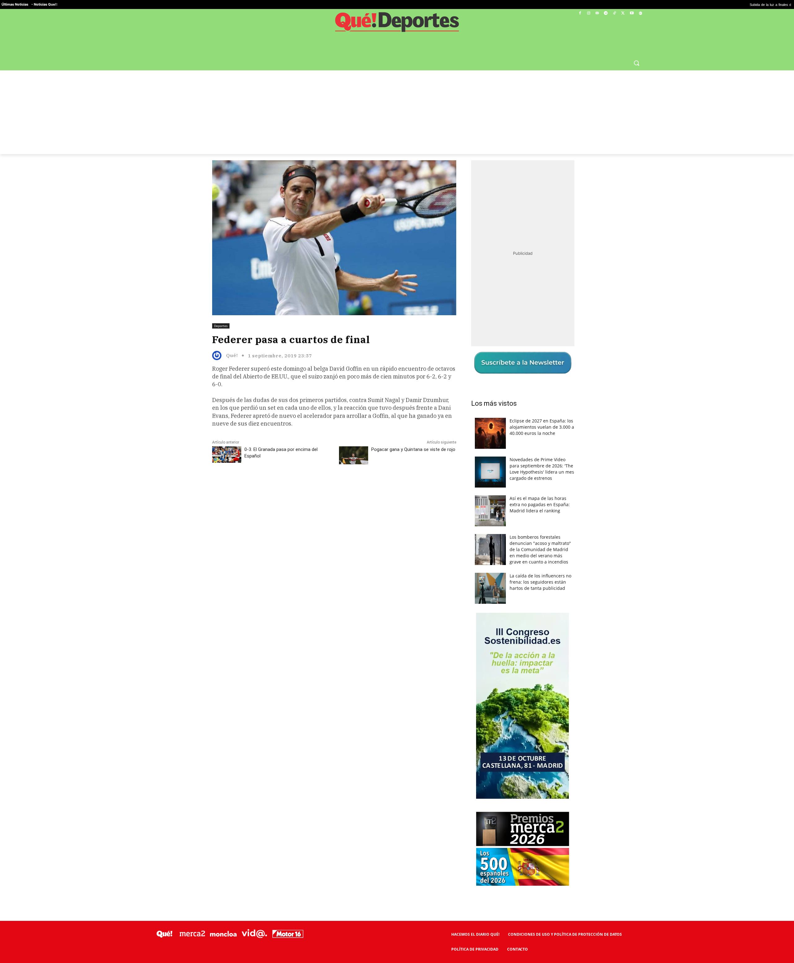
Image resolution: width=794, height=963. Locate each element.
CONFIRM (354, 571)
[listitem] (397, 466)
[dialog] (397, 481)
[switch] (474, 480)
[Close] (504, 382)
